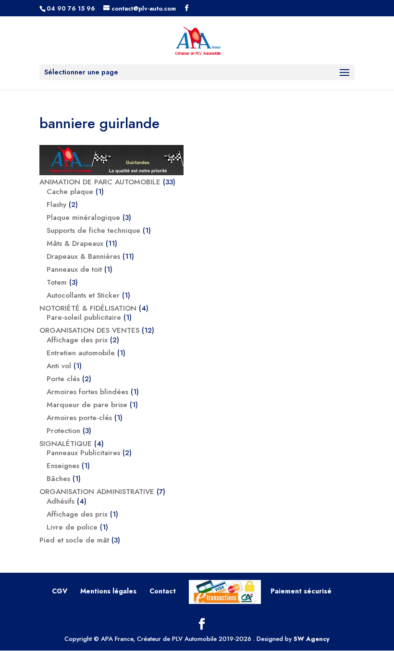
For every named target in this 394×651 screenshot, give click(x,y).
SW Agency (312, 638)
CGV (59, 591)
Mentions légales (108, 591)
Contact (162, 591)
